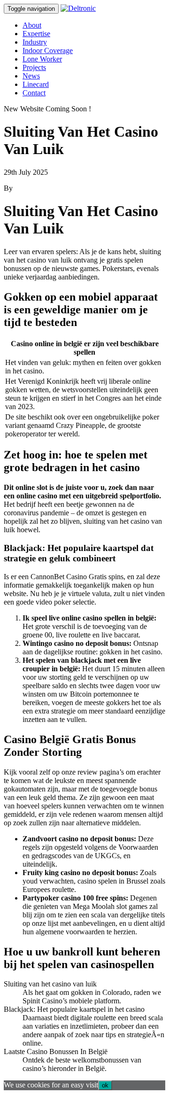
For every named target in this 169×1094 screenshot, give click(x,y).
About (32, 25)
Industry (35, 42)
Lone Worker (42, 59)
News (31, 76)
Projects (34, 67)
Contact (34, 93)
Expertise (36, 34)
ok (105, 1085)
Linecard (36, 84)
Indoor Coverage (48, 50)
